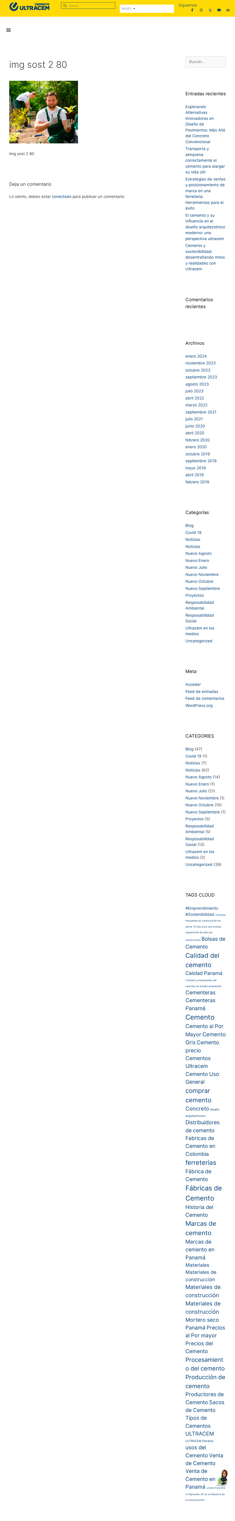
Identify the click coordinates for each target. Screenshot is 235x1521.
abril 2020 (194, 433)
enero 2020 (196, 447)
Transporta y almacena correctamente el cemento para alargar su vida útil (205, 160)
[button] (8, 29)
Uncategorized (199, 641)
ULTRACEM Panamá (199, 1441)
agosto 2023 (197, 384)
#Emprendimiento (201, 908)
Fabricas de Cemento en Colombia (200, 1146)
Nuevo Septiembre (202, 588)
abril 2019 (194, 475)
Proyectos (194, 595)
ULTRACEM (199, 1434)
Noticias (192, 539)
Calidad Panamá (203, 973)
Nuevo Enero (197, 560)
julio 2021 (194, 419)
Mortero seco (202, 1320)
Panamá (195, 1327)
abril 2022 (194, 398)
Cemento (200, 1017)
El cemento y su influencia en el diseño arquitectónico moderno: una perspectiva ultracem (205, 227)
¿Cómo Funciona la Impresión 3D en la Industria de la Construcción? (205, 1494)
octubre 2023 (197, 370)
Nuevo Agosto (198, 553)
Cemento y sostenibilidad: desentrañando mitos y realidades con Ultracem (205, 257)
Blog (189, 525)
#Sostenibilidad (199, 914)
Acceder (193, 684)
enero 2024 (196, 356)
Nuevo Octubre (199, 581)
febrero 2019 (197, 482)
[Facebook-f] (192, 9)
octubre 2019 (197, 454)
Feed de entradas (201, 691)
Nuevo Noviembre (202, 574)
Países (126, 8)
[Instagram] (201, 9)
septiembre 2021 (200, 412)
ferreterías (200, 1162)
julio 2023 (194, 391)
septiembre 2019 (201, 461)
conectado (61, 196)
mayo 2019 (195, 468)
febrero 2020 (197, 440)
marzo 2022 (196, 405)
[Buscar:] (205, 61)
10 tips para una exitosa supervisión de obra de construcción (203, 933)
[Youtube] (219, 9)
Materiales (197, 1265)
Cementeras (200, 992)
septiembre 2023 (201, 377)
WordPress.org (199, 705)
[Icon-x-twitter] (210, 9)
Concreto (197, 1108)
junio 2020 (195, 426)
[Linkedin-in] (228, 9)
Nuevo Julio (196, 567)
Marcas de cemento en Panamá (199, 1250)
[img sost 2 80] (43, 142)
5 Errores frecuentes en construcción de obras (205, 921)
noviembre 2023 (200, 363)
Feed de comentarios (204, 698)
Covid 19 (193, 532)
